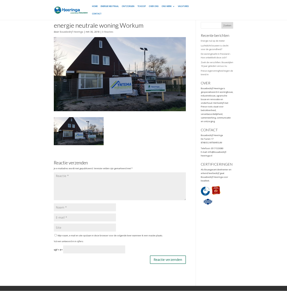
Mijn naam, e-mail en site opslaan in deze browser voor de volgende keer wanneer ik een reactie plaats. (110, 235)
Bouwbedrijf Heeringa (71, 31)
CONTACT (96, 14)
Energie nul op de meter (213, 40)
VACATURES (183, 6)
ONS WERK (167, 6)
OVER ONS (154, 6)
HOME (95, 6)
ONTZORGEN (128, 6)
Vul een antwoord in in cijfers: (69, 241)
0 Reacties (107, 31)
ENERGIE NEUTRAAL (110, 6)
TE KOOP (141, 6)
